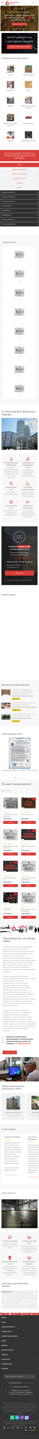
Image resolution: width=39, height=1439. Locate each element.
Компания (5, 1359)
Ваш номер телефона (14, 565)
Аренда (19, 183)
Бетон (11, 75)
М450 (19, 395)
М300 (19, 337)
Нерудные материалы (19, 169)
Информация (6, 1364)
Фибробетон (7, 215)
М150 (19, 280)
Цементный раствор (9, 1336)
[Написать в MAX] (27, 1417)
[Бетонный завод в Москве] (19, 434)
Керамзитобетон (28, 75)
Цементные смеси (19, 178)
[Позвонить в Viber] (22, 1417)
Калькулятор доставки (19, 47)
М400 (19, 375)
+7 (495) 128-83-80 (19, 558)
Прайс (3, 1317)
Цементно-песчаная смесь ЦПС (10, 124)
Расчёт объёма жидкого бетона (22, 696)
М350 (19, 356)
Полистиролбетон (9, 224)
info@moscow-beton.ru (21, 1387)
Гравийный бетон (8, 192)
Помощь (4, 1368)
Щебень (10, 106)
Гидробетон (6, 210)
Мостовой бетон (8, 219)
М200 (19, 299)
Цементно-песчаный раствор (28, 107)
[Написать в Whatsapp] (12, 1417)
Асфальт (10, 141)
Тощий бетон (10, 90)
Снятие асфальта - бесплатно (21, 718)
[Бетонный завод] (19, 928)
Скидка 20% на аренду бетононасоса (24, 707)
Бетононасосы (28, 123)
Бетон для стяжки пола (13, 1112)
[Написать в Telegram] (17, 1417)
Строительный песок (19, 24)
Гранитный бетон (8, 197)
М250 (19, 318)
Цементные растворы (19, 174)
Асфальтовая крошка (28, 141)
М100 (19, 261)
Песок (28, 90)
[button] (12, 447)
